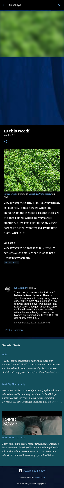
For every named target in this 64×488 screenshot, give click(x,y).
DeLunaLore (21, 288)
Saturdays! (15, 5)
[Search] (60, 5)
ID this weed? (10, 194)
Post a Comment (14, 330)
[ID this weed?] (32, 190)
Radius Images (39, 477)
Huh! (4, 354)
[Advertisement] (32, 91)
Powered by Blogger (34, 470)
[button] (5, 141)
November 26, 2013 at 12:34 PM (32, 322)
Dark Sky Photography (40, 194)
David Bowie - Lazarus (13, 437)
